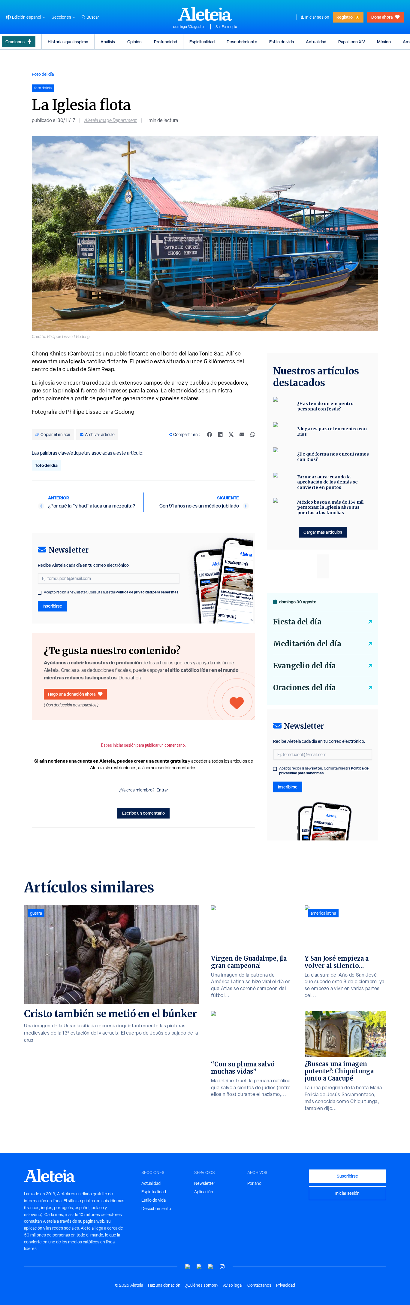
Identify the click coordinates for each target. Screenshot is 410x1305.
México (384, 41)
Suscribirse (347, 1176)
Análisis (108, 41)
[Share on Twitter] (231, 434)
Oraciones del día (304, 687)
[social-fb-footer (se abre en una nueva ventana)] (199, 1267)
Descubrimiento (242, 41)
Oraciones (15, 41)
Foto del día (43, 74)
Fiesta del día (297, 622)
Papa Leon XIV (351, 41)
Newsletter (204, 1183)
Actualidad (316, 41)
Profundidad (165, 41)
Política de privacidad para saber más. (147, 592)
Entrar (162, 790)
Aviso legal (233, 1285)
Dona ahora (382, 17)
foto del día (46, 465)
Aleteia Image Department (110, 120)
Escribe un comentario (143, 813)
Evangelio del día (304, 665)
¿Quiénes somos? (201, 1285)
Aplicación (203, 1191)
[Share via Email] (242, 434)
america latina (323, 913)
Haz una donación (164, 1285)
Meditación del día (307, 643)
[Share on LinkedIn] (220, 434)
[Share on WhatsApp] (252, 434)
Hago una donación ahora (71, 694)
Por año (254, 1183)
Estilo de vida (281, 41)
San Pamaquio (226, 26)
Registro (344, 17)
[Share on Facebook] (209, 434)
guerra (36, 913)
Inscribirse (52, 606)
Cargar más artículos (322, 532)
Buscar (92, 17)
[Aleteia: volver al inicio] (205, 14)
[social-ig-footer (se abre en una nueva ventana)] (222, 1267)
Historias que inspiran (68, 41)
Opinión (134, 41)
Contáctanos (259, 1285)
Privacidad (285, 1285)
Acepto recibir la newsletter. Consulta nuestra (111, 592)
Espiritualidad (202, 41)
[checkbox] (39, 593)
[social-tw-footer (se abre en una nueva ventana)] (210, 1267)
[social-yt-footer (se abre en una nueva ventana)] (188, 1267)
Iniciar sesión (317, 17)
